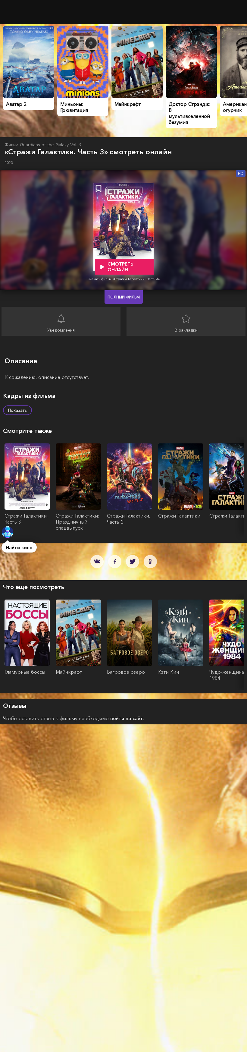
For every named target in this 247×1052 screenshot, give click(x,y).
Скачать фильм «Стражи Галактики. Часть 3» (124, 279)
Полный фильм (124, 297)
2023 (9, 162)
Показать (17, 410)
